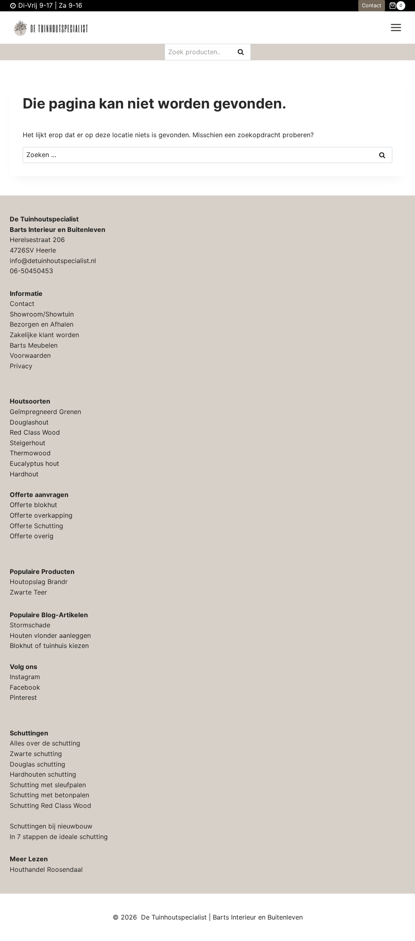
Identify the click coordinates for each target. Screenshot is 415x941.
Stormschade (30, 625)
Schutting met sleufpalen (48, 785)
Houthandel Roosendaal (46, 869)
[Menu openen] (395, 27)
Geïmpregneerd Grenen (45, 412)
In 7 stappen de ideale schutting (59, 837)
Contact (371, 5)
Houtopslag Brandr (39, 582)
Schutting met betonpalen (49, 795)
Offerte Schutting (36, 526)
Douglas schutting (37, 764)
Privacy (21, 366)
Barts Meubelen (34, 345)
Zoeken (243, 52)
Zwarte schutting (36, 754)
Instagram (25, 677)
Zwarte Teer (28, 592)
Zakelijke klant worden (44, 335)
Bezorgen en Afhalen (41, 324)
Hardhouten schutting (43, 774)
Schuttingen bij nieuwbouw (51, 826)
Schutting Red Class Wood (50, 805)
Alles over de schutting (45, 743)
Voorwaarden (30, 355)
